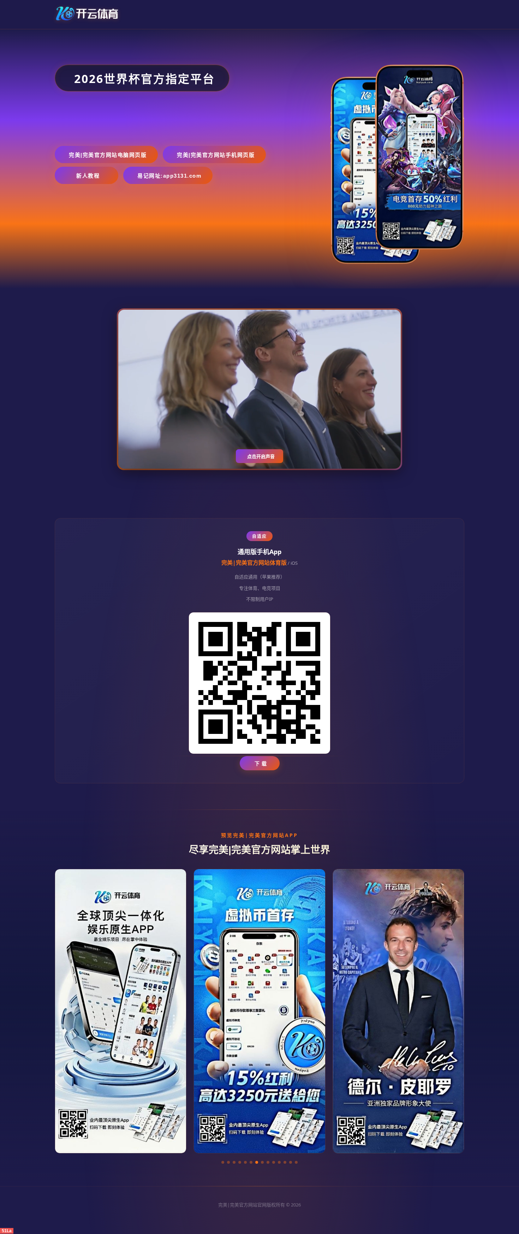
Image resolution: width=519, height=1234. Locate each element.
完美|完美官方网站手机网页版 (216, 155)
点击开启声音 (261, 456)
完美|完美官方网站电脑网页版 (108, 155)
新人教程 (88, 176)
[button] (222, 1162)
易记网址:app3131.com (169, 176)
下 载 (261, 763)
